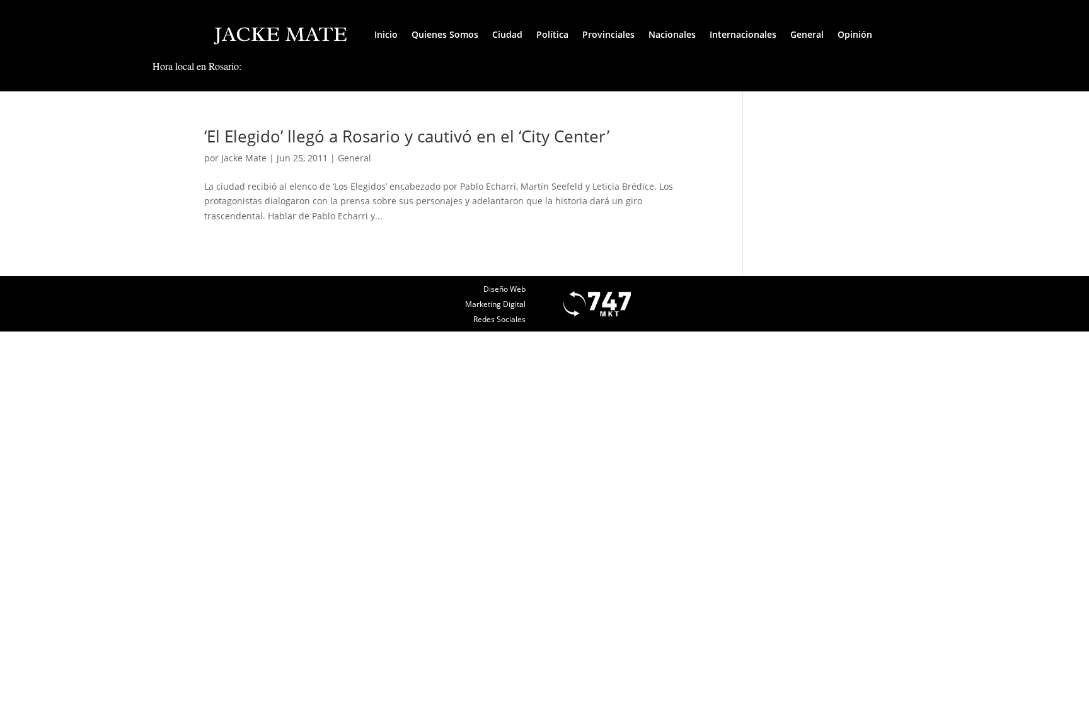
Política (552, 34)
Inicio (386, 34)
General (807, 34)
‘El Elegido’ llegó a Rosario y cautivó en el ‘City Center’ (406, 136)
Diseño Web (504, 289)
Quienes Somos (445, 34)
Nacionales (672, 34)
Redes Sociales (499, 319)
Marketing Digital (495, 304)
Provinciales (608, 34)
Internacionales (743, 34)
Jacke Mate (244, 158)
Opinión (855, 34)
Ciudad (507, 34)
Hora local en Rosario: (197, 65)
